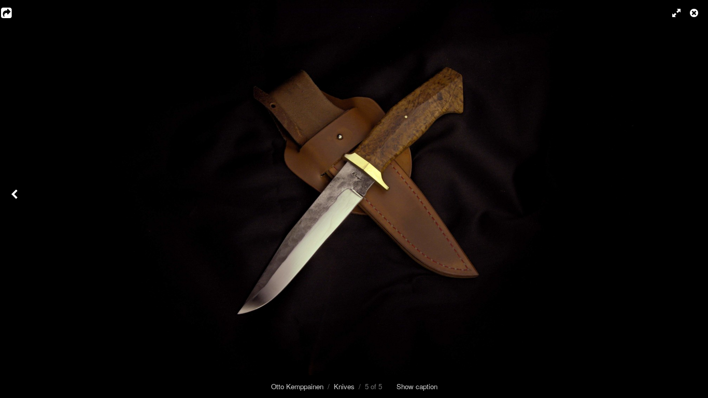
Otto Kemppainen (297, 386)
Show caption (417, 386)
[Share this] (13, 13)
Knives (344, 386)
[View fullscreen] (671, 13)
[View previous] (15, 199)
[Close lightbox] (695, 13)
